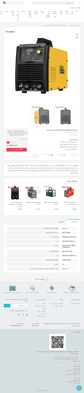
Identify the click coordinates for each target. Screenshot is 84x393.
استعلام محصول (15, 149)
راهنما (43, 308)
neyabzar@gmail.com (17, 326)
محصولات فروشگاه (75, 303)
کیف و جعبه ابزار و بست (17, 16)
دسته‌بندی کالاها (75, 8)
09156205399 (34, 326)
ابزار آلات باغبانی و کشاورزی (48, 14)
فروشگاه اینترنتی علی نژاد (56, 303)
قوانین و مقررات (41, 311)
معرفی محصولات (58, 306)
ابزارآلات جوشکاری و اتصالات (54, 14)
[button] (6, 3)
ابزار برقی (72, 12)
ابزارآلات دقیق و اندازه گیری (29, 14)
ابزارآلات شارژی (61, 12)
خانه (77, 11)
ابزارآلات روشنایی (35, 12)
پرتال (37, 390)
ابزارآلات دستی (67, 12)
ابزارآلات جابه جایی (12, 13)
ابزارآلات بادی (41, 12)
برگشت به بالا (40, 279)
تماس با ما (42, 313)
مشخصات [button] (74, 222)
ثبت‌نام (7, 305)
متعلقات (23, 11)
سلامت (6, 11)
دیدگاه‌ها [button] (61, 222)
